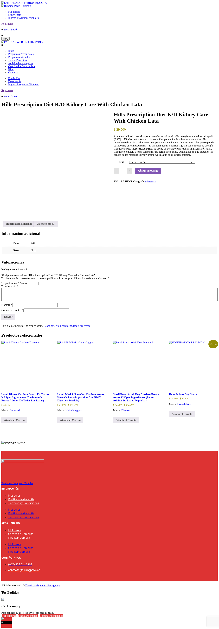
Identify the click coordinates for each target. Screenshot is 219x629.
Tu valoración (9, 286)
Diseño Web (32, 585)
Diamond (15, 410)
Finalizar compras (28, 615)
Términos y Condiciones (23, 503)
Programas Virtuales (19, 57)
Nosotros (14, 495)
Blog (11, 69)
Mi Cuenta (14, 530)
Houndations (184, 404)
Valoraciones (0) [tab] (45, 223)
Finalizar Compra (19, 538)
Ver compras (9, 615)
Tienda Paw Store (17, 60)
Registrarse (7, 23)
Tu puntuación (10, 283)
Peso (121, 162)
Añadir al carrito (148, 170)
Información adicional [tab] (19, 223)
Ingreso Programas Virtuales (23, 17)
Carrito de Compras (20, 534)
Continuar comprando (51, 615)
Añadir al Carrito (14, 420)
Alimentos (150, 181)
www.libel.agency (50, 585)
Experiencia (14, 14)
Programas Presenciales (21, 54)
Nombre (6, 304)
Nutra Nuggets (73, 410)
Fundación (14, 11)
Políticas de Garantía (21, 499)
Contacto (13, 72)
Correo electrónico (12, 310)
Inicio (11, 50)
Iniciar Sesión (10, 29)
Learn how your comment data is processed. (67, 325)
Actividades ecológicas (20, 63)
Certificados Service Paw (21, 66)
